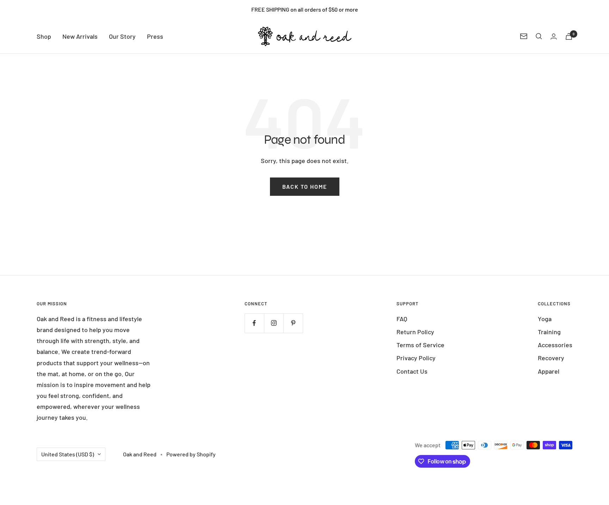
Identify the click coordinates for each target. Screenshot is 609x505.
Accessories (555, 345)
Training (549, 332)
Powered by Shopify (191, 454)
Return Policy (415, 332)
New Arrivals (80, 36)
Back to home (304, 186)
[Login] (553, 36)
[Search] (539, 36)
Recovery (551, 358)
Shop (44, 36)
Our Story (122, 36)
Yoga (545, 319)
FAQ (401, 319)
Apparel (548, 371)
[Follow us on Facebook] (254, 323)
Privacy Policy (416, 358)
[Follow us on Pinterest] (293, 323)
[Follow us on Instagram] (273, 323)
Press (155, 36)
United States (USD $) (67, 454)
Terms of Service (420, 345)
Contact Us (411, 371)
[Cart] (568, 36)
